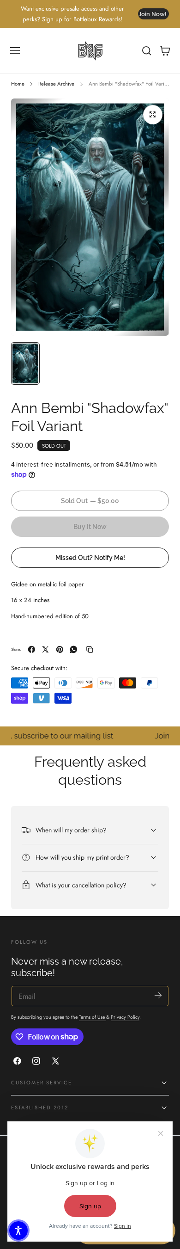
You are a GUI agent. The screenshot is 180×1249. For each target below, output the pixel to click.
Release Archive (56, 83)
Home (17, 83)
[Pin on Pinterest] (59, 649)
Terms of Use (92, 1017)
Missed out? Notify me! (90, 557)
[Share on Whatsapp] (73, 649)
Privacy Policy (125, 1017)
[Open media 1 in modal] (152, 114)
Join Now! (152, 14)
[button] (15, 51)
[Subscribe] (158, 995)
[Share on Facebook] (31, 649)
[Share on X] (45, 649)
